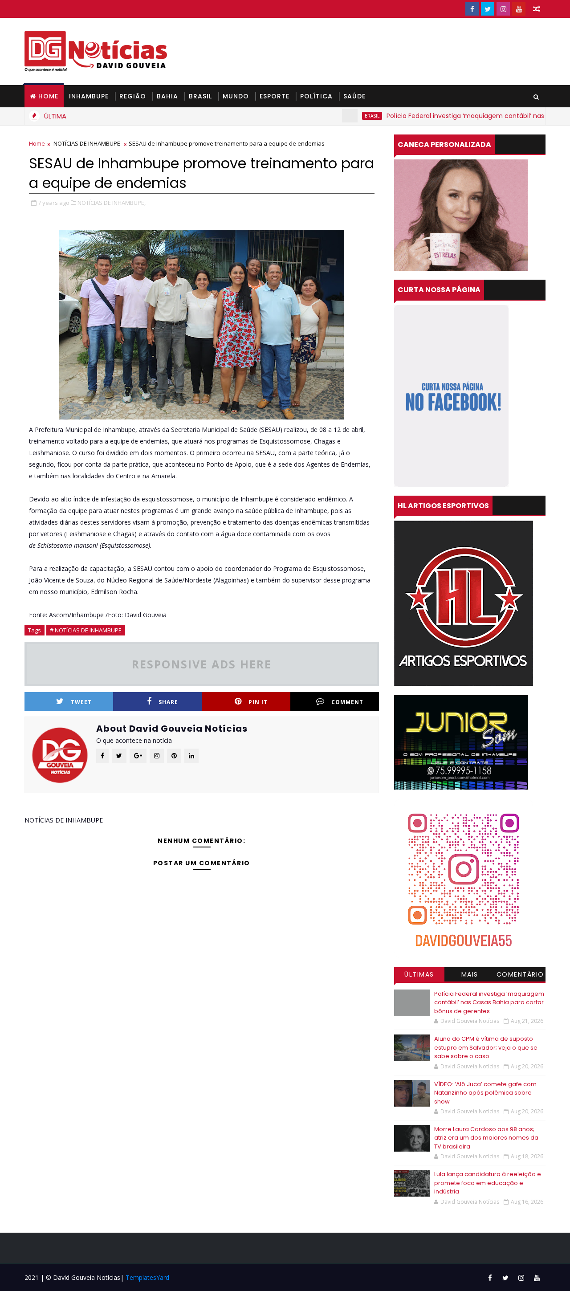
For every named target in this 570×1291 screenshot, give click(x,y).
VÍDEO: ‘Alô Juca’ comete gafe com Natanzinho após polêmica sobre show (485, 1093)
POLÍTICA (316, 96)
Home (48, 96)
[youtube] (518, 9)
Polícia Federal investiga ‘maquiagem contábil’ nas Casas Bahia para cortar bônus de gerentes (489, 1002)
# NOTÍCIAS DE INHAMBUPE (86, 630)
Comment (347, 702)
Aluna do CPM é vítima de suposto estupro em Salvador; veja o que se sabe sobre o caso (485, 1047)
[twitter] (487, 9)
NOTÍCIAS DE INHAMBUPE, (111, 203)
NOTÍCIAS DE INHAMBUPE (86, 143)
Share (168, 702)
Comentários (520, 975)
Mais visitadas (470, 975)
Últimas (419, 974)
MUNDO (236, 96)
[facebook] (472, 9)
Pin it (258, 702)
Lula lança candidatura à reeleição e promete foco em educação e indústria (487, 1183)
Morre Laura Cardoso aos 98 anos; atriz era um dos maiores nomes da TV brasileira (486, 1138)
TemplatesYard (147, 1277)
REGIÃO (132, 96)
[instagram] (503, 9)
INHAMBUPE (89, 96)
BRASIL (200, 96)
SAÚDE (354, 96)
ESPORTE (274, 96)
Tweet (81, 702)
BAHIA (167, 96)
